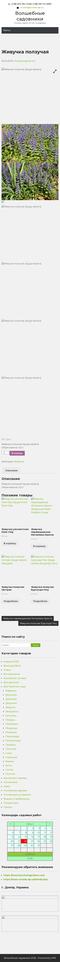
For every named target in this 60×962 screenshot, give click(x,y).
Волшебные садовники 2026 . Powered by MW (30, 958)
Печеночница (13, 740)
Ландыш (10, 719)
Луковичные (10, 782)
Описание (11, 470)
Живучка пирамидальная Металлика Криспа (27, 618)
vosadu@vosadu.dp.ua (31, 7)
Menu (6, 30)
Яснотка (10, 773)
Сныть (9, 753)
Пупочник (11, 749)
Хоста (9, 765)
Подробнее (11, 601)
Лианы (7, 670)
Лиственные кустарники (17, 794)
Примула (10, 744)
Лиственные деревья (15, 790)
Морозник (11, 732)
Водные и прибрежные (17, 798)
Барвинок (11, 690)
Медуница (11, 728)
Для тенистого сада (15, 686)
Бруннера (11, 694)
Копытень (11, 715)
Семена (8, 807)
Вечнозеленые (12, 674)
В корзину (17, 453)
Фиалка (10, 761)
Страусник (11, 757)
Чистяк (9, 769)
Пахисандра (12, 736)
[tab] (11, 470)
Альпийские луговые (15, 678)
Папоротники (11, 803)
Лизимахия (12, 724)
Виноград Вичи (12, 665)
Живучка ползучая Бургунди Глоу (38, 623)
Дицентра (11, 699)
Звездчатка (12, 711)
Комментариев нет (25, 61)
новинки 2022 (11, 661)
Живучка (19, 461)
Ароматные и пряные (15, 778)
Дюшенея (11, 703)
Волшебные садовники (30, 16)
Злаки (7, 786)
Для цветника (11, 682)
